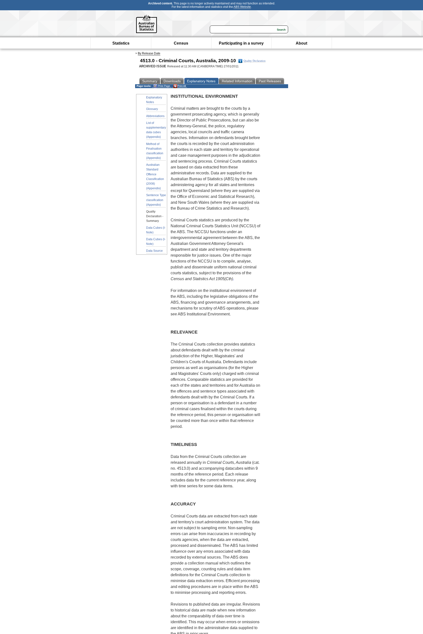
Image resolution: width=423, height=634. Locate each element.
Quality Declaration (255, 61)
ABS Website (242, 7)
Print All (181, 85)
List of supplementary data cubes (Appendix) (156, 130)
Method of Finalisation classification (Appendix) (154, 151)
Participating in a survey (241, 43)
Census (181, 43)
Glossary (152, 109)
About (301, 43)
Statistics (120, 43)
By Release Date (149, 53)
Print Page (163, 85)
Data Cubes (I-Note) (155, 230)
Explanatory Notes (154, 100)
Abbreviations (155, 116)
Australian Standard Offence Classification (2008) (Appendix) (155, 176)
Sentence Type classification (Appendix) (156, 199)
